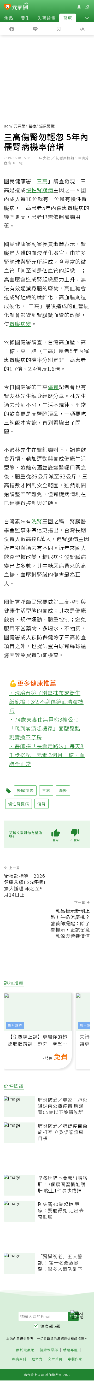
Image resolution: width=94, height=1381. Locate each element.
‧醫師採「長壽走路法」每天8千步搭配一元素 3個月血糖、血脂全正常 (47, 755)
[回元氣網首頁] (20, 7)
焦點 (8, 18)
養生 (25, 18)
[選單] (87, 7)
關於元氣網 (25, 1350)
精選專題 (70, 1350)
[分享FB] (12, 28)
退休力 (37, 1359)
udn (7, 125)
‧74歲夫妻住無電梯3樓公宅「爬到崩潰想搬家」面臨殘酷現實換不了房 (44, 728)
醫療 (67, 18)
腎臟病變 (20, 323)
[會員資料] (79, 7)
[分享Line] (35, 28)
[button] (87, 17)
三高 (42, 181)
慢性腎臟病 (39, 190)
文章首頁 (55, 1359)
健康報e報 (50, 1326)
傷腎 (53, 387)
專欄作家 (75, 1359)
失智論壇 (46, 18)
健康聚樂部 (49, 1350)
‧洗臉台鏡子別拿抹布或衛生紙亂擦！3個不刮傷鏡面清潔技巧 (46, 701)
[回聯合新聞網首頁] (7, 7)
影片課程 (15, 1025)
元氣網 (20, 125)
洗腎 (36, 521)
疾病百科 (19, 1359)
